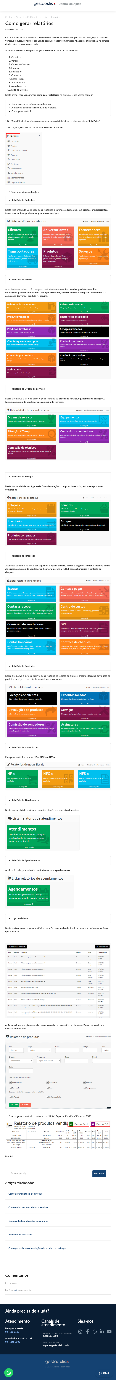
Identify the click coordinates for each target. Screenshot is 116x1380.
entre (16, 1290)
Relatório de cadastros (20, 1235)
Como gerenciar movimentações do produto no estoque (37, 1248)
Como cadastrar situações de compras (28, 1221)
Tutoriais (43, 17)
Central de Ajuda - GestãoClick (20, 17)
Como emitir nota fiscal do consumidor (28, 1207)
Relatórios (55, 17)
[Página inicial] (57, 1362)
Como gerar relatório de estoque (25, 1194)
